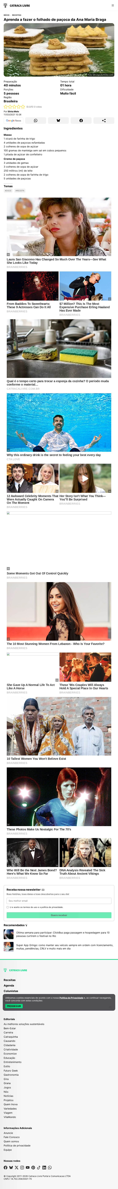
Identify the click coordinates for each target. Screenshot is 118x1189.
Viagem (8, 1112)
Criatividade (11, 1049)
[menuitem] (59, 981)
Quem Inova (11, 1104)
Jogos (7, 1087)
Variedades (10, 1108)
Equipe (8, 1149)
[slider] (14, 107)
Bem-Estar (10, 1028)
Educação (9, 1057)
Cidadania (9, 1045)
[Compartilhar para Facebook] (81, 120)
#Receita (20, 190)
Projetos (8, 1100)
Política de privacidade (17, 1145)
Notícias (8, 1095)
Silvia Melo (13, 111)
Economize (10, 1053)
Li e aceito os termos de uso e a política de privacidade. (36, 907)
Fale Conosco (12, 1137)
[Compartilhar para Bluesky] (58, 120)
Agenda (9, 985)
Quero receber (59, 915)
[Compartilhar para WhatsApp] (35, 120)
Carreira (8, 1032)
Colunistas (11, 991)
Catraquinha (11, 1036)
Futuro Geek (11, 1070)
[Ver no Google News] (13, 120)
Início (6, 15)
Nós (6, 1091)
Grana (7, 1083)
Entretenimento (13, 1062)
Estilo (7, 1066)
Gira (6, 1079)
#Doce (8, 190)
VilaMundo (10, 1117)
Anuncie (8, 1132)
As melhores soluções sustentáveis (24, 1024)
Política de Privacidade (71, 997)
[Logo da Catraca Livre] (17, 5)
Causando (9, 1040)
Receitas (16, 15)
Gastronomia (11, 1074)
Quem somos (11, 1141)
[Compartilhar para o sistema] (103, 120)
